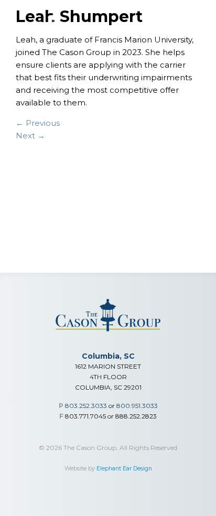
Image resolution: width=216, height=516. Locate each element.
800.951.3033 (137, 406)
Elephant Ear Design (124, 468)
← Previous (38, 123)
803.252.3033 (86, 406)
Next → (30, 136)
